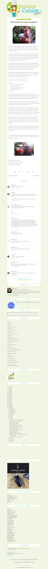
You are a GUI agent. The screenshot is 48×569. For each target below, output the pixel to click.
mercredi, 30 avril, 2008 (15, 275)
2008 (10, 407)
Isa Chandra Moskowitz (12, 517)
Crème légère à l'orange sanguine (16, 429)
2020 (10, 393)
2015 (10, 399)
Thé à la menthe (12, 435)
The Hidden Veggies (11, 534)
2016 (10, 398)
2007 (10, 441)
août (11, 413)
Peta (8, 525)
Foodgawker (9, 513)
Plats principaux (10, 356)
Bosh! (8, 508)
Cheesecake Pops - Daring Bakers (16, 421)
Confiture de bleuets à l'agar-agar (16, 436)
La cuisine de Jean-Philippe (12, 498)
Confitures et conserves (24, 19)
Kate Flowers (10, 519)
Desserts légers (10, 344)
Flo (11, 192)
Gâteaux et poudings (11, 348)
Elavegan (9, 510)
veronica (13, 239)
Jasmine (12, 271)
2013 (10, 402)
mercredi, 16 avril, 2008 (15, 266)
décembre (12, 409)
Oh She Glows (10, 524)
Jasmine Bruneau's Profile (11, 552)
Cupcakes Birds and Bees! (14, 428)
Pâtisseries (9, 355)
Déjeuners (9, 342)
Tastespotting (10, 531)
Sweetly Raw (9, 530)
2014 (10, 400)
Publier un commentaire (24, 279)
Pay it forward (29, 75)
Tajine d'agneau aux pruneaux (15, 433)
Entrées (8, 346)
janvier (11, 440)
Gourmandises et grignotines (13, 349)
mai (10, 417)
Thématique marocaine (13, 431)
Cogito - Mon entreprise (12, 549)
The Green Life (10, 533)
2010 (10, 405)
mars (11, 437)
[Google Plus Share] (24, 171)
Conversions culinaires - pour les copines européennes (18, 548)
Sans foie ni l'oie (10, 500)
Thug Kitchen (10, 539)
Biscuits (8, 323)
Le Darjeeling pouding (13, 430)
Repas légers (9, 358)
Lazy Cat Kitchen (10, 520)
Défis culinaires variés (11, 337)
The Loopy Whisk (10, 535)
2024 (10, 388)
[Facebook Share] (19, 171)
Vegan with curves (10, 541)
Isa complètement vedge (12, 496)
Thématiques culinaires (11, 365)
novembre (12, 410)
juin (10, 416)
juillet (11, 415)
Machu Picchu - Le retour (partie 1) (16, 419)
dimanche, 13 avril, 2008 (15, 200)
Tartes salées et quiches (12, 362)
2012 (10, 403)
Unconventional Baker (11, 540)
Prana (8, 499)
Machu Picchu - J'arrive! (14, 422)
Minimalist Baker (10, 521)
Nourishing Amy (10, 523)
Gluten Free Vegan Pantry (12, 515)
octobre (11, 411)
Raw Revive (9, 528)
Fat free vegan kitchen (11, 511)
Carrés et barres (10, 330)
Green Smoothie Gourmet (12, 516)
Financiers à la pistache (13, 423)
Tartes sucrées (10, 363)
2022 (10, 391)
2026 (10, 386)
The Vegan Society (11, 537)
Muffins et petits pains (11, 353)
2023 (10, 390)
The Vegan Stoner (10, 538)
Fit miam (9, 495)
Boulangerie (9, 328)
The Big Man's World (11, 532)
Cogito (24, 562)
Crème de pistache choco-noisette (16, 427)
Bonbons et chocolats (11, 327)
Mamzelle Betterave (11, 498)
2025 (10, 387)
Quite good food (10, 526)
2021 (10, 392)
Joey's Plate (9, 518)
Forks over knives (10, 514)
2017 (10, 397)
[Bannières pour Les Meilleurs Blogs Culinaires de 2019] (28, 302)
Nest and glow (10, 522)
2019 (10, 394)
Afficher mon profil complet (12, 295)
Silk (8, 501)
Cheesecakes (9, 332)
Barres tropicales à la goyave (15, 424)
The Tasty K (9, 536)
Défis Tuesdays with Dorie (12, 341)
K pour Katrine (10, 497)
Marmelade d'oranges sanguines (15, 425)
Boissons (9, 325)
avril (11, 418)
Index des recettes (11, 351)
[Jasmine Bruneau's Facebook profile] (14, 553)
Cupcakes (9, 335)
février (11, 438)
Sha (12, 254)
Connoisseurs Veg (10, 509)
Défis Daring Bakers (11, 339)
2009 (10, 406)
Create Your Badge (10, 554)
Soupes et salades (10, 360)
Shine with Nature (10, 529)
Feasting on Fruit (10, 512)
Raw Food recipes (10, 527)
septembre (12, 412)
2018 (10, 396)
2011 (9, 404)
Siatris (33, 562)
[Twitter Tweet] (15, 171)
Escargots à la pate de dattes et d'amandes (17, 434)
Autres (8, 321)
